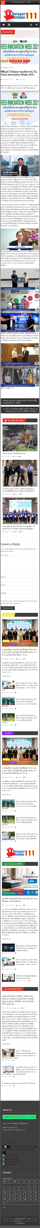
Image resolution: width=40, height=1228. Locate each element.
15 (30, 1192)
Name (3, 577)
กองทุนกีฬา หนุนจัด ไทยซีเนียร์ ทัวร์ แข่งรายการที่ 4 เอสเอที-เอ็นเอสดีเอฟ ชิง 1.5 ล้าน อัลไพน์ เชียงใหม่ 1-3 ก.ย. (19, 652)
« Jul (4, 1207)
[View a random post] (37, 25)
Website (3, 593)
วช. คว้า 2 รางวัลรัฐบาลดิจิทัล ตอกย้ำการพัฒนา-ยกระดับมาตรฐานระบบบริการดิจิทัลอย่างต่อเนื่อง (20, 410)
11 (10, 1192)
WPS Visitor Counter (14, 1166)
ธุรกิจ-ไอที (4, 61)
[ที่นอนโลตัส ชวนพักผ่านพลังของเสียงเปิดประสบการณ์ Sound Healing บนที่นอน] (8, 947)
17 (5, 1196)
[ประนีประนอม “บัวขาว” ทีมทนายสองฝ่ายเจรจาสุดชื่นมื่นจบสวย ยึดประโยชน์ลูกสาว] (20, 473)
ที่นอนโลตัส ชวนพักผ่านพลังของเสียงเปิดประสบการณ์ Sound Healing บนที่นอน (27, 34)
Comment (5, 555)
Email (3, 585)
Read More (6, 676)
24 (5, 1199)
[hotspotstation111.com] (20, 15)
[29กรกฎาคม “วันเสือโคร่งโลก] (20, 438)
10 (5, 1192)
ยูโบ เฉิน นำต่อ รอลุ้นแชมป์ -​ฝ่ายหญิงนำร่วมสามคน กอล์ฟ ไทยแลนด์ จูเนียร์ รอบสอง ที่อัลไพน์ (27, 836)
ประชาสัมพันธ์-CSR (15, 61)
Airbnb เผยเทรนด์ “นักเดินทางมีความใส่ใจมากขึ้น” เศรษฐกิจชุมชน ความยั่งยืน (19, 402)
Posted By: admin (7, 79)
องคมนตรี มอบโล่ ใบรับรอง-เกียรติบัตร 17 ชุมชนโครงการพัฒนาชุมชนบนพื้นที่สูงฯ (19, 527)
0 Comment (22, 79)
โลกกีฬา (13, 644)
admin (16, 456)
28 (25, 1199)
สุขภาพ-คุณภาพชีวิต (9, 893)
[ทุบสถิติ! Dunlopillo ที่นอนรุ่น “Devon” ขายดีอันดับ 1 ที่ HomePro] (20, 882)
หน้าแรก (26, 61)
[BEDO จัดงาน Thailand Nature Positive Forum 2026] (8, 977)
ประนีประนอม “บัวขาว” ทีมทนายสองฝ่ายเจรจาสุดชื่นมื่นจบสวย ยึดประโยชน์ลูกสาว (19, 490)
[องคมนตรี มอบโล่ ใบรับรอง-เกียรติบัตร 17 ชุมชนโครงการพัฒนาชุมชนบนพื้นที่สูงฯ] (20, 511)
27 (20, 1199)
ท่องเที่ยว (6, 641)
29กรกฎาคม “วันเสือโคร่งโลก (14, 453)
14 (25, 1192)
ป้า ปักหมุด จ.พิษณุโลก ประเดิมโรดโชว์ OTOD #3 (18, 1083)
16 (36, 1192)
